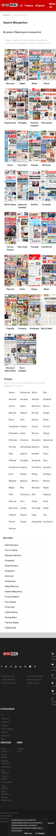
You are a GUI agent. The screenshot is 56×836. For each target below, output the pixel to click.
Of (21, 5)
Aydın (23, 406)
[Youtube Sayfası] (17, 666)
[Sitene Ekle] (36, 666)
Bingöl (46, 412)
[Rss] (26, 666)
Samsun (12, 501)
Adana (12, 392)
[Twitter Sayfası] (7, 666)
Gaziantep (48, 440)
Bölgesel (39, 5)
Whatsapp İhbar (34, 679)
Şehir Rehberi (5, 792)
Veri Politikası (8, 683)
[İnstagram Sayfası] (12, 666)
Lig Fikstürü (5, 771)
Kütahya (47, 474)
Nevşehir (36, 487)
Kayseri (23, 467)
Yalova (12, 521)
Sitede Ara (21, 750)
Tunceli (23, 514)
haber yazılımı (7, 824)
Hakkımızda (7, 676)
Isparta (23, 453)
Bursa (45, 419)
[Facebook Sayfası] (2, 666)
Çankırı (24, 426)
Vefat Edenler (11, 612)
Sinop (34, 501)
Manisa (23, 480)
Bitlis (11, 419)
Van (45, 514)
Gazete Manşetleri (14, 591)
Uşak (34, 514)
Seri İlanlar (10, 602)
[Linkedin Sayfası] (22, 666)
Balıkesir (36, 406)
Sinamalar (10, 581)
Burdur (35, 419)
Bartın (46, 406)
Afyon (34, 392)
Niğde (46, 487)
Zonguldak (37, 521)
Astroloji (9, 576)
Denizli (46, 426)
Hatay (46, 446)
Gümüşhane (25, 446)
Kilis (11, 474)
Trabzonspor (7, 728)
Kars (45, 460)
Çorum (35, 426)
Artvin (12, 406)
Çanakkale (14, 426)
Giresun (12, 446)
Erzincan (13, 440)
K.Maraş (12, 460)
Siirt (22, 501)
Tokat (46, 508)
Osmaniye (25, 494)
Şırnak (23, 508)
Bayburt (23, 412)
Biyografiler (11, 617)
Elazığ (46, 433)
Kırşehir (47, 467)
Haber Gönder (33, 683)
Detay (29, 833)
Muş (22, 487)
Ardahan (47, 399)
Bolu (22, 419)
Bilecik (35, 412)
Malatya (12, 480)
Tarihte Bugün (12, 622)
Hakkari (36, 446)
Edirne (35, 433)
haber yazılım (7, 830)
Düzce (23, 433)
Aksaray (12, 399)
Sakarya (47, 494)
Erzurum (24, 440)
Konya (34, 474)
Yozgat (23, 521)
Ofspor (4, 725)
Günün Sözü (10, 627)
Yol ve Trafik (11, 550)
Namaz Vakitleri (13, 555)
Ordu (11, 494)
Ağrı (45, 392)
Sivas (45, 501)
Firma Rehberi (12, 596)
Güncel (4, 732)
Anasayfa (6, 15)
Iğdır (11, 453)
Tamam (40, 833)
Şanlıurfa (13, 508)
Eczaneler (10, 571)
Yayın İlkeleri (8, 679)
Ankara (12, 528)
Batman (12, 412)
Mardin (35, 480)
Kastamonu (14, 467)
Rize (34, 494)
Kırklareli (48, 521)
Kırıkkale (36, 467)
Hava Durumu (11, 545)
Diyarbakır (14, 433)
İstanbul (35, 453)
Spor (3, 739)
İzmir (46, 453)
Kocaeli (23, 474)
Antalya (35, 399)
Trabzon (29, 5)
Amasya (24, 399)
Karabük (24, 460)
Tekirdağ (36, 508)
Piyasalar (9, 560)
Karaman (36, 460)
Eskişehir (36, 440)
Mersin (46, 480)
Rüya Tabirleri (12, 586)
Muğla (12, 487)
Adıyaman (25, 392)
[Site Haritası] (31, 666)
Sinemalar (6, 782)
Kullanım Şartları (35, 676)
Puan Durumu (11, 565)
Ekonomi (5, 735)
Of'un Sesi (10, 607)
